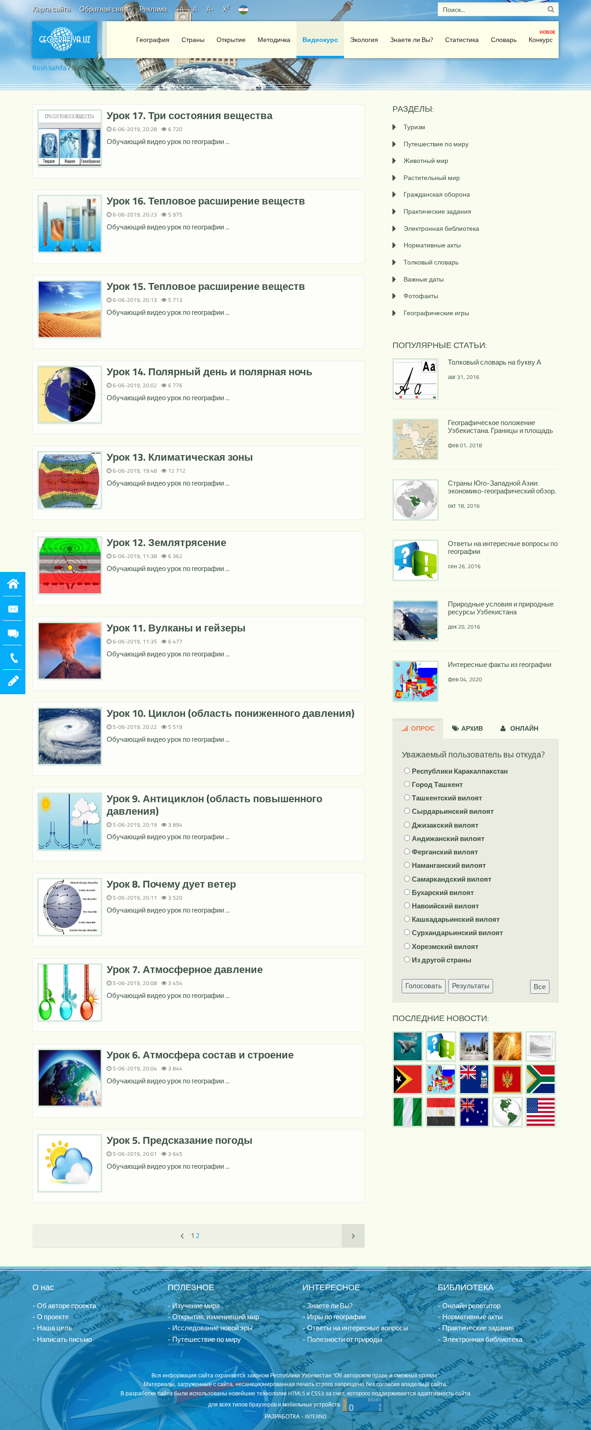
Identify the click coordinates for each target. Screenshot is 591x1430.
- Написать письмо (62, 1339)
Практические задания (437, 211)
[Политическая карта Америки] (507, 1112)
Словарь (504, 39)
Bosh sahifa (49, 67)
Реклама (153, 9)
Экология (364, 39)
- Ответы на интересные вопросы (355, 1327)
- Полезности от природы (342, 1339)
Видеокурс (320, 39)
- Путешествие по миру (204, 1339)
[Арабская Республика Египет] (441, 1112)
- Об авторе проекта (64, 1305)
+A (180, 9)
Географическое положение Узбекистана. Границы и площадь (500, 426)
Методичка (274, 39)
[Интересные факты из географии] (441, 1079)
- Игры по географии (334, 1316)
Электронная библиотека (441, 228)
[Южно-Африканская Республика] (540, 1079)
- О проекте (50, 1316)
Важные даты (424, 279)
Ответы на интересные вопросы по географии (503, 547)
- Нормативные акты (470, 1316)
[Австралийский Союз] (474, 1112)
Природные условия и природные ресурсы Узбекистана (501, 608)
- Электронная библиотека (480, 1339)
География (152, 39)
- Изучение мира (194, 1305)
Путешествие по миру (436, 144)
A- (210, 9)
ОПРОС (422, 728)
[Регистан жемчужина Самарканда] (474, 1046)
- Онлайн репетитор (469, 1305)
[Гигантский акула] (407, 1046)
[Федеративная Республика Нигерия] (407, 1112)
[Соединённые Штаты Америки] (540, 1112)
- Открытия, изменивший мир (213, 1316)
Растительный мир (432, 177)
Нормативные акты (432, 245)
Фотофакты (421, 295)
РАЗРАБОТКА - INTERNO (295, 1416)
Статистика (462, 39)
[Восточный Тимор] (407, 1079)
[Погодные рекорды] (507, 1046)
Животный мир (426, 160)
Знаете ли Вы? (411, 39)
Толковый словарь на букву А (494, 362)
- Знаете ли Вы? (327, 1305)
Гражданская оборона (437, 194)
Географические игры (436, 313)
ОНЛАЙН (523, 728)
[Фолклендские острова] (474, 1079)
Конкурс (542, 36)
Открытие (231, 39)
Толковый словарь (431, 262)
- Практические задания (476, 1327)
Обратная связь (104, 9)
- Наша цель (52, 1327)
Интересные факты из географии (499, 664)
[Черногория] (507, 1079)
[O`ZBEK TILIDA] (243, 9)
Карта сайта (51, 9)
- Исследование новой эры (210, 1327)
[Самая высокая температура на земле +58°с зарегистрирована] (540, 1046)
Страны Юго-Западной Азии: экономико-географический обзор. (502, 487)
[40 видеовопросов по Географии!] (441, 1046)
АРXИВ (471, 728)
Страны (193, 39)
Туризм (414, 127)
